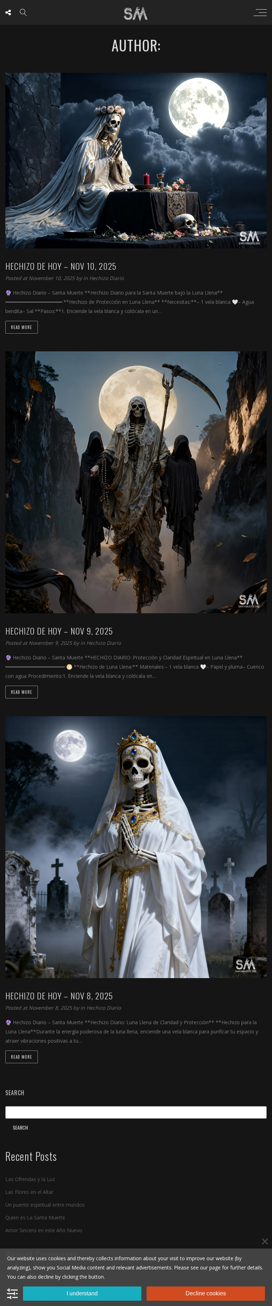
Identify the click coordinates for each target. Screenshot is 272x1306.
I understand (82, 1293)
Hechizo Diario (106, 278)
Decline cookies (206, 1293)
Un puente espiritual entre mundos (45, 1204)
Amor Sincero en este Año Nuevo (43, 1230)
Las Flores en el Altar (29, 1192)
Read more (21, 327)
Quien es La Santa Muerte (35, 1217)
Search (14, 1092)
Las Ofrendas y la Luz (30, 1179)
